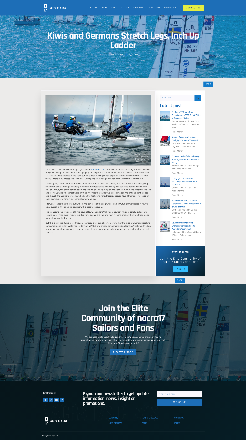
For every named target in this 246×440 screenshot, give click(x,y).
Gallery (125, 7)
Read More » (177, 131)
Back (208, 84)
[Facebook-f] (45, 400)
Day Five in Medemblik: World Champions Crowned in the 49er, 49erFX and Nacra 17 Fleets (183, 225)
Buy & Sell (154, 7)
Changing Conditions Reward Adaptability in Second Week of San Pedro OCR (184, 181)
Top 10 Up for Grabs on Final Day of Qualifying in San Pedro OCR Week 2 (185, 139)
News (105, 7)
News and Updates (149, 417)
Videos (144, 423)
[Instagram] (51, 400)
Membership (169, 7)
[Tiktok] (62, 400)
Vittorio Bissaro (97, 169)
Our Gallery (113, 417)
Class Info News (115, 423)
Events (114, 7)
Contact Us (178, 417)
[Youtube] (56, 400)
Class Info (138, 7)
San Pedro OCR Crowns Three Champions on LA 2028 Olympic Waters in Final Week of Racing (186, 115)
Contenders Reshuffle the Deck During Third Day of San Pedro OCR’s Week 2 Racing (185, 159)
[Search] (197, 98)
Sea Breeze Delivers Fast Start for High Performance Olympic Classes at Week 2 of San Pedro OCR (186, 203)
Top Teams (94, 7)
